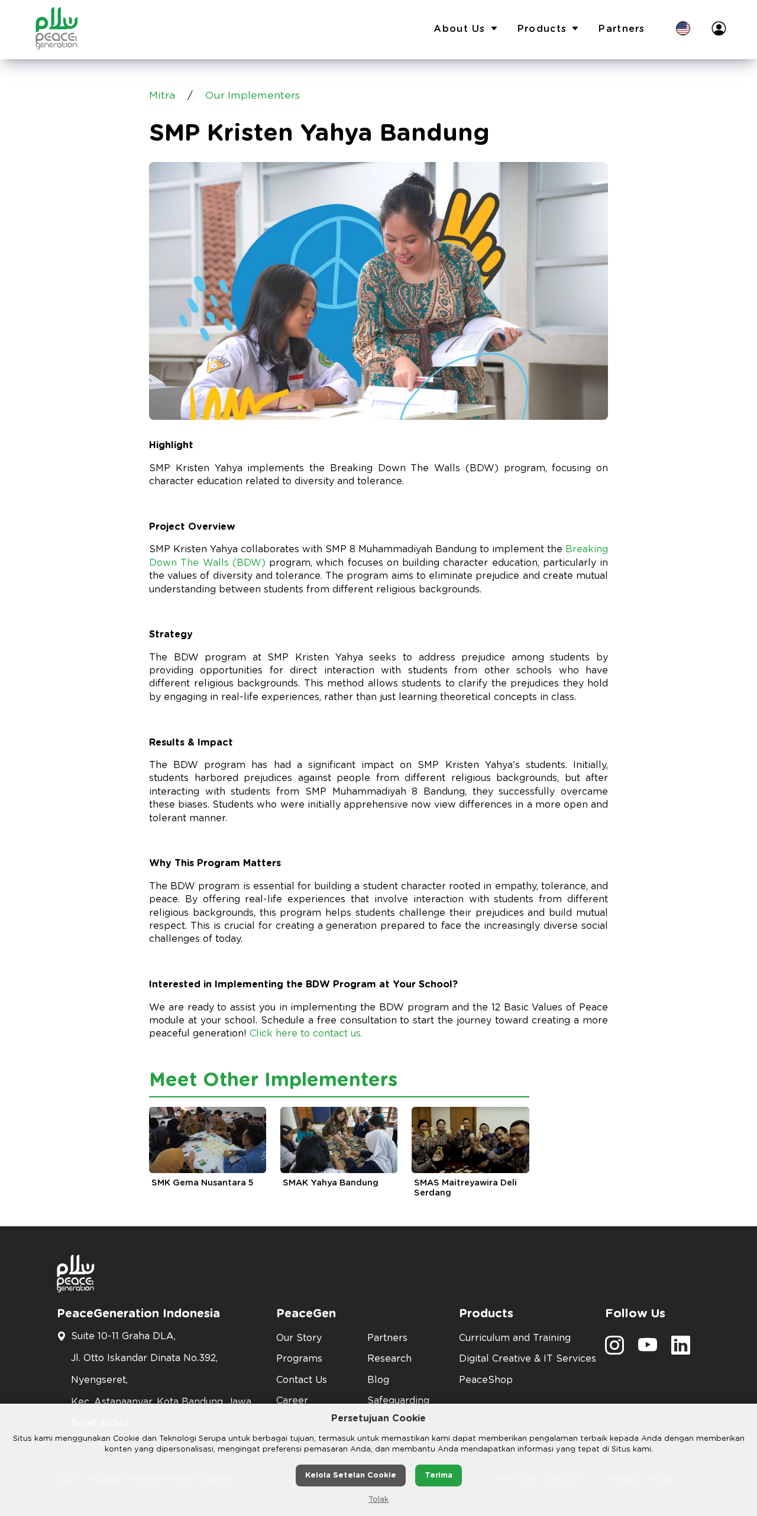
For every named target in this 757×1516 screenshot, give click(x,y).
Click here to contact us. (306, 1033)
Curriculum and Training (515, 1338)
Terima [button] (438, 1475)
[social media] (614, 1349)
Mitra (162, 95)
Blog (378, 1380)
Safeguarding (398, 1400)
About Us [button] (459, 29)
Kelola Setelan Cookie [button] (350, 1475)
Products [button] (542, 29)
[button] (683, 29)
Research (389, 1358)
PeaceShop (486, 1380)
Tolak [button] (378, 1500)
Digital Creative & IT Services (525, 1358)
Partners (622, 29)
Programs (299, 1358)
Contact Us (301, 1380)
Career (292, 1400)
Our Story (299, 1338)
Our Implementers (252, 95)
